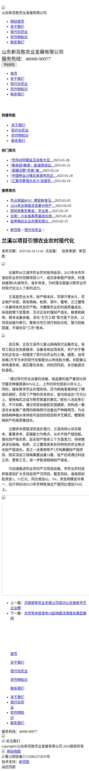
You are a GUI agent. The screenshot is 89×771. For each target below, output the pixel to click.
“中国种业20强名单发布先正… (33, 176)
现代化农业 (19, 32)
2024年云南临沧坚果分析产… (32, 206)
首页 (13, 73)
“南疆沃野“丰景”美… (26, 170)
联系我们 (17, 42)
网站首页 (17, 21)
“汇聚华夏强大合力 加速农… (32, 181)
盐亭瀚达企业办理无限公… (31, 221)
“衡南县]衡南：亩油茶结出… (32, 165)
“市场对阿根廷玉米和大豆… (31, 160)
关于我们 (17, 27)
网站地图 (14, 751)
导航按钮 (9, 64)
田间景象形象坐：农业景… (31, 211)
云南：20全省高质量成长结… (32, 216)
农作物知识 (19, 37)
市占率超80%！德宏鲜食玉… (32, 200)
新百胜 (15, 230)
